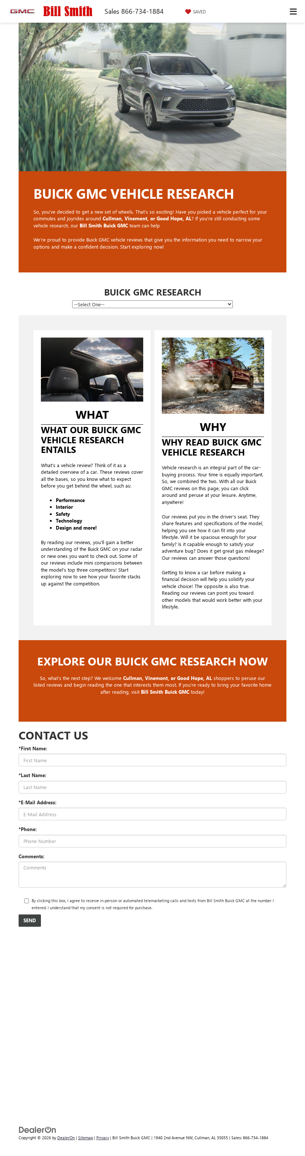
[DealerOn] (38, 1129)
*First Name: (33, 748)
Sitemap (85, 1137)
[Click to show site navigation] (293, 11)
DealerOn (66, 1137)
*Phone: (28, 829)
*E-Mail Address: (38, 802)
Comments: (32, 856)
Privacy (102, 1137)
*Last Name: (32, 775)
